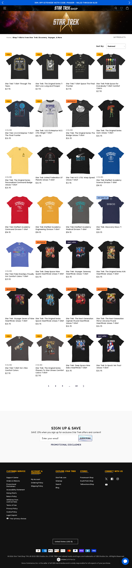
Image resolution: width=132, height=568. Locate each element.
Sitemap (59, 481)
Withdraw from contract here (12, 501)
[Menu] (5, 8)
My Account (35, 479)
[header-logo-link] (66, 8)
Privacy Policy (12, 509)
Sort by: (100, 46)
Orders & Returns (13, 481)
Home (8, 37)
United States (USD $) (64, 541)
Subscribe (85, 438)
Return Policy (11, 496)
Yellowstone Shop (87, 484)
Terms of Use (11, 505)
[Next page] (83, 386)
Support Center (12, 478)
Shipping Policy (37, 486)
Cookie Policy (11, 512)
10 (76, 386)
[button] (2, 2)
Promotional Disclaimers (11, 485)
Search (58, 484)
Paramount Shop (86, 478)
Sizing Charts (11, 493)
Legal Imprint (11, 515)
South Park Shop (86, 481)
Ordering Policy (37, 483)
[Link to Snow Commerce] (66, 561)
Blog (57, 488)
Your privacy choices (18, 519)
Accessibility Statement (15, 490)
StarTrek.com (61, 478)
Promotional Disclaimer (66, 444)
